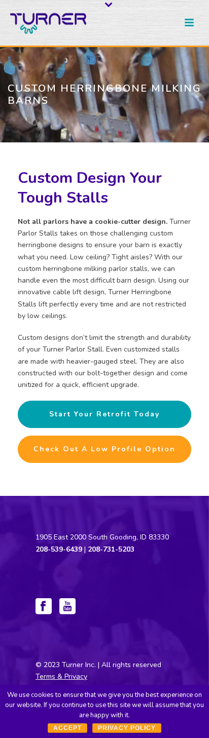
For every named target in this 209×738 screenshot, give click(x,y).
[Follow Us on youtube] (67, 607)
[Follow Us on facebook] (44, 607)
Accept (67, 727)
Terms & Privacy (61, 676)
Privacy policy (127, 727)
